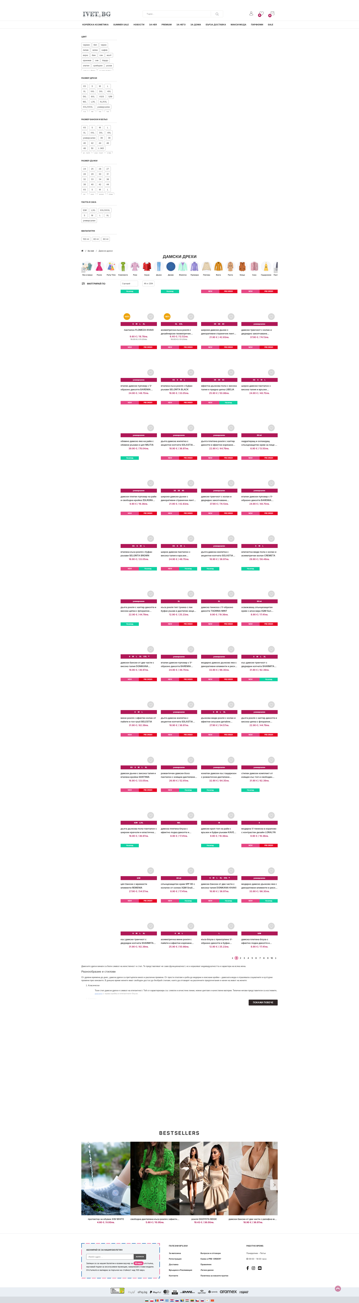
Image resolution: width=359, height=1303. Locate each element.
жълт (109, 55)
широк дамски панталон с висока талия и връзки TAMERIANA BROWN (175, 553)
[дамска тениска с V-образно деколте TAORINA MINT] (219, 585)
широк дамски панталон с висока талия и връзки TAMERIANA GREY (256, 387)
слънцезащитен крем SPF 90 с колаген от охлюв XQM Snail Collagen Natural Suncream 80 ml (179, 886)
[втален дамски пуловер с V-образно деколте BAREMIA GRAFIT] (259, 474)
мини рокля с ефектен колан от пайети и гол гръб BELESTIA (138, 720)
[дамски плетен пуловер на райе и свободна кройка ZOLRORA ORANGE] (139, 474)
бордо (105, 60)
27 (107, 169)
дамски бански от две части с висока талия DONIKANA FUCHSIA (137, 664)
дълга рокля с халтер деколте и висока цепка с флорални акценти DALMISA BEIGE (138, 609)
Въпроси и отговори (211, 1253)
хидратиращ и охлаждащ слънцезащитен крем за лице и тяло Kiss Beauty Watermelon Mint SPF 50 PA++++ (258, 443)
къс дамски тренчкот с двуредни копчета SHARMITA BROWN (257, 664)
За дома (195, 24)
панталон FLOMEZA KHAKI (139, 329)
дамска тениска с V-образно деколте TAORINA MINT (217, 609)
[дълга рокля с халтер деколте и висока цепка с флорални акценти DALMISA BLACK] (259, 696)
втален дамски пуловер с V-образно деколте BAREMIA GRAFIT (257, 498)
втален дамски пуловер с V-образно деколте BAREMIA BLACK (176, 664)
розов (109, 65)
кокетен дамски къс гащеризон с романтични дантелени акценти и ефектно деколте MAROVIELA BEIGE (218, 775)
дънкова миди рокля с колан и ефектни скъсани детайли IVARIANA (218, 720)
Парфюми (257, 24)
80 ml (96, 239)
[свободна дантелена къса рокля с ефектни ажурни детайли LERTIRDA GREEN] (155, 1179)
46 (107, 143)
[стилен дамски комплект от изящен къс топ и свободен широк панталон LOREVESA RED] (259, 751)
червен (86, 45)
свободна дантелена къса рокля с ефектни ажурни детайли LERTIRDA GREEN (173, 1219)
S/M (110, 96)
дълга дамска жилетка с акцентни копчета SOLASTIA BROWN (217, 553)
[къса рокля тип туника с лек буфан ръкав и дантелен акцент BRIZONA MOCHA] (179, 585)
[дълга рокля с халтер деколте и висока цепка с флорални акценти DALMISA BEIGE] (139, 585)
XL (84, 91)
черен (103, 45)
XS (84, 86)
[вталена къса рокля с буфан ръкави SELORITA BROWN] (139, 530)
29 (92, 174)
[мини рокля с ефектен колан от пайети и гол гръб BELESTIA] (139, 696)
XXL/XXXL (88, 107)
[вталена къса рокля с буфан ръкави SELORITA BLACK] (179, 364)
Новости (139, 24)
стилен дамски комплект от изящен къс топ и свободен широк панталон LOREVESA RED (259, 775)
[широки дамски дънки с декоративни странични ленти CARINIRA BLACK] (219, 308)
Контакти (173, 1275)
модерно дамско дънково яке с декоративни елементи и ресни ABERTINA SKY (259, 886)
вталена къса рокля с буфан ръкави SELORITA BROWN (136, 553)
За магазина (175, 1253)
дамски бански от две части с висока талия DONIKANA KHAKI (218, 886)
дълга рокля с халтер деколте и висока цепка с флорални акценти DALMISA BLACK (259, 720)
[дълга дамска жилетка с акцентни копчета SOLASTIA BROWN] (219, 530)
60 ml (105, 239)
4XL (109, 91)
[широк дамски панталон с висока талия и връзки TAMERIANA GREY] (259, 364)
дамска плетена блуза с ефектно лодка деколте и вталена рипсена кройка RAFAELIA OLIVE (255, 941)
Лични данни (207, 1270)
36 (101, 138)
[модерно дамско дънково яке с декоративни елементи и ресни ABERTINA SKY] (259, 862)
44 (100, 143)
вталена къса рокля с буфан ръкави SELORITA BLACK (176, 387)
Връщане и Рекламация (180, 1270)
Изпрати (140, 1257)
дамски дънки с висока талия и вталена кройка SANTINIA (138, 775)
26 (100, 169)
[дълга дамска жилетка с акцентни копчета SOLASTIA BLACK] (179, 696)
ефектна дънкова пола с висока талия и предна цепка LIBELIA (219, 387)
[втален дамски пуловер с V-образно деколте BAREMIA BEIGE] (139, 364)
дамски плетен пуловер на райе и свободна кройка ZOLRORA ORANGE (138, 498)
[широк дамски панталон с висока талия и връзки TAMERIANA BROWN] (179, 530)
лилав (85, 50)
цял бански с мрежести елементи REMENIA (134, 886)
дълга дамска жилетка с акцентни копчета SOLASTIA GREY (177, 443)
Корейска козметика (95, 24)
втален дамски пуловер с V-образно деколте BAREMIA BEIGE (136, 387)
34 (100, 179)
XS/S (101, 96)
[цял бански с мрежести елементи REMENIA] (139, 862)
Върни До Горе (338, 1288)
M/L (85, 101)
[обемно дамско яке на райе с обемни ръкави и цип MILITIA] (139, 419)
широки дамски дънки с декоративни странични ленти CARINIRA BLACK (218, 331)
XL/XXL (103, 101)
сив (96, 60)
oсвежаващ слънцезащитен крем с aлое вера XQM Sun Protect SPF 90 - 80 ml (257, 609)
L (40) (101, 148)
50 (92, 148)
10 (272, 958)
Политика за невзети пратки (214, 1275)
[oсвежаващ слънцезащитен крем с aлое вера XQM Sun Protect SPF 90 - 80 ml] (259, 585)
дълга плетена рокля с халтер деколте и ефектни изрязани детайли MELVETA (218, 443)
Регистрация (175, 1259)
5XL (85, 96)
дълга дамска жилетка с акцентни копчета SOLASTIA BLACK (177, 720)
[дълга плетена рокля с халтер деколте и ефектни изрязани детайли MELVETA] (219, 419)
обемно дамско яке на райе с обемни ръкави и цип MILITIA (137, 443)
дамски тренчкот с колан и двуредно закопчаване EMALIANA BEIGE (216, 498)
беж (94, 55)
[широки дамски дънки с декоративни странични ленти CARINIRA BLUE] (179, 474)
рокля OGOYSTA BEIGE (204, 1219)
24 (84, 169)
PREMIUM (167, 24)
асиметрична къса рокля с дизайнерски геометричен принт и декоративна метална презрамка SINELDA (178, 331)
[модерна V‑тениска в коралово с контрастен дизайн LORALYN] (259, 806)
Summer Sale (121, 24)
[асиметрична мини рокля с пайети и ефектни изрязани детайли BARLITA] (179, 917)
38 (109, 138)
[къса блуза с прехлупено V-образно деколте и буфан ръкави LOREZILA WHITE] (219, 917)
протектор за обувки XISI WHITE (106, 1219)
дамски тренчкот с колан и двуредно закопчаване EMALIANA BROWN (256, 331)
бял (95, 45)
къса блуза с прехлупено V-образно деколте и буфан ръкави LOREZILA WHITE (216, 941)
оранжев (87, 60)
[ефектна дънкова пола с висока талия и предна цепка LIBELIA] (219, 364)
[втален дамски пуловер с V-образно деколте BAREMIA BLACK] (179, 640)
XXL (93, 91)
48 (84, 148)
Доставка (173, 1264)
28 (84, 174)
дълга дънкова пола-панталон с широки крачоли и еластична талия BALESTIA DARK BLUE (139, 830)
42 (92, 143)
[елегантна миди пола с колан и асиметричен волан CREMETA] (259, 530)
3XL (101, 91)
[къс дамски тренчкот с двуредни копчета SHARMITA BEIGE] (139, 917)
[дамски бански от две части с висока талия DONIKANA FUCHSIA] (139, 640)
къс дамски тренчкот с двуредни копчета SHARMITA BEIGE (137, 941)
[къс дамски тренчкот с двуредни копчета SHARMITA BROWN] (259, 640)
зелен (95, 50)
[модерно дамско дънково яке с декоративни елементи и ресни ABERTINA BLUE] (219, 640)
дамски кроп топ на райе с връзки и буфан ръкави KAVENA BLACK (219, 830)
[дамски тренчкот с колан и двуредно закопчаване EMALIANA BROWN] (259, 308)
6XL (93, 96)
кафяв (104, 50)
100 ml (86, 239)
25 (92, 169)
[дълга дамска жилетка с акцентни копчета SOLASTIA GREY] (179, 419)
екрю (85, 55)
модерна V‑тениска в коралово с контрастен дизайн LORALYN (258, 830)
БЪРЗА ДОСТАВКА (216, 24)
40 (84, 143)
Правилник (206, 1264)
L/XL (93, 101)
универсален (103, 107)
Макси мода (238, 24)
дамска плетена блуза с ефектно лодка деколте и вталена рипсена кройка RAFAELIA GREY (175, 830)
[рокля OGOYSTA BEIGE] (204, 1179)
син (101, 55)
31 (108, 174)
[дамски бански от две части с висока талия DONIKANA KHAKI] (219, 862)
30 (100, 174)
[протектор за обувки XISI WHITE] (105, 1179)
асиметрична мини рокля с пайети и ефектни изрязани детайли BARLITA (176, 941)
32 (84, 179)
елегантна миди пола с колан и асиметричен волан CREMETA (258, 553)
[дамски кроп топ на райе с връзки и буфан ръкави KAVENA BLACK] (219, 806)
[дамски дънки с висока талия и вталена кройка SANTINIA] (139, 751)
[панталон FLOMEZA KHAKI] (139, 308)
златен (86, 65)
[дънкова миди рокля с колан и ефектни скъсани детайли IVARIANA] (219, 696)
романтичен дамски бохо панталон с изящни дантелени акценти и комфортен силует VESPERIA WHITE (178, 775)
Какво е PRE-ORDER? (211, 1259)
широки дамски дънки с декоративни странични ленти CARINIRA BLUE (178, 498)
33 (92, 179)
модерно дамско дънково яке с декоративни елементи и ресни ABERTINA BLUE (219, 664)
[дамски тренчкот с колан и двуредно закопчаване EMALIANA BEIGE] (219, 474)
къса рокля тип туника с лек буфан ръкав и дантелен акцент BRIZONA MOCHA (178, 609)
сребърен (98, 65)
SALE (270, 24)
